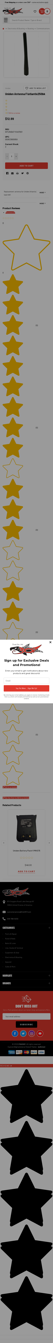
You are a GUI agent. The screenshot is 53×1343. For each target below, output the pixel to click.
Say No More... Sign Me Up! (26, 688)
